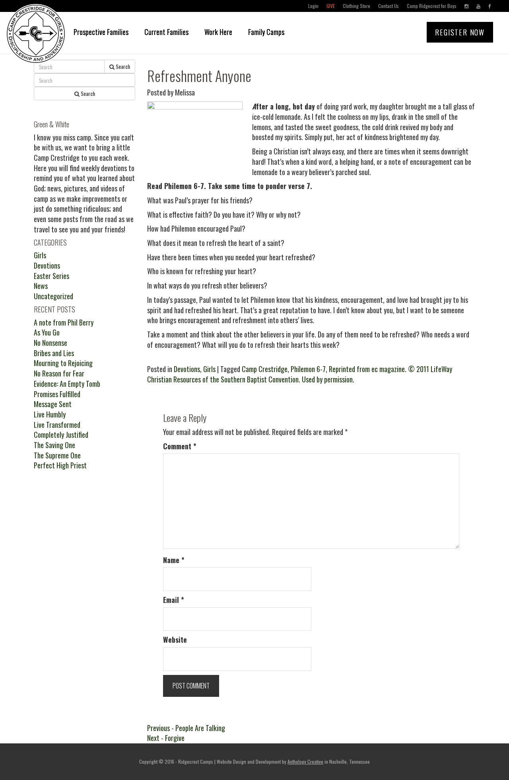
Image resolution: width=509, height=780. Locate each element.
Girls (209, 369)
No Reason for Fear (59, 373)
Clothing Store (356, 5)
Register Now (460, 32)
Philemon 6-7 (308, 369)
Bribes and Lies (54, 353)
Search (122, 66)
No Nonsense (50, 342)
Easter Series (51, 276)
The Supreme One (57, 455)
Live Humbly (50, 414)
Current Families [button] (166, 32)
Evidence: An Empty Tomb (67, 383)
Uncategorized (53, 296)
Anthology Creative (305, 761)
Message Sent (53, 404)
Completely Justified (61, 434)
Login (313, 5)
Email (173, 600)
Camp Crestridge (265, 369)
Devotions (187, 369)
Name (174, 560)
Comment (179, 446)
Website (175, 640)
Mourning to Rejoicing (63, 363)
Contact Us (388, 5)
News (41, 286)
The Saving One (54, 445)
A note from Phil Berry (63, 322)
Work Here (218, 32)
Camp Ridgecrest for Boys (432, 5)
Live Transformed (57, 424)
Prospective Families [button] (101, 32)
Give (330, 5)
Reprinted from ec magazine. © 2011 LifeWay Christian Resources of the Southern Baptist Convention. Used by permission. (299, 374)
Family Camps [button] (266, 32)
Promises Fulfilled (57, 394)
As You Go (47, 332)
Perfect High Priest (60, 465)
